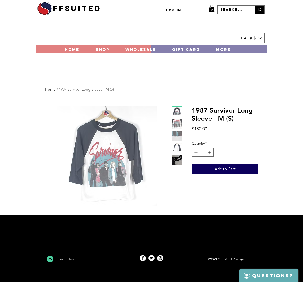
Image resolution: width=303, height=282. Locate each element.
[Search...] (259, 10)
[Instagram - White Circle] (160, 258)
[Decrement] (195, 152)
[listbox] (251, 38)
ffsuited (77, 8)
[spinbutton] (202, 152)
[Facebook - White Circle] (143, 258)
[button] (212, 8)
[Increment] (210, 152)
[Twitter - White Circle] (151, 258)
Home (50, 89)
